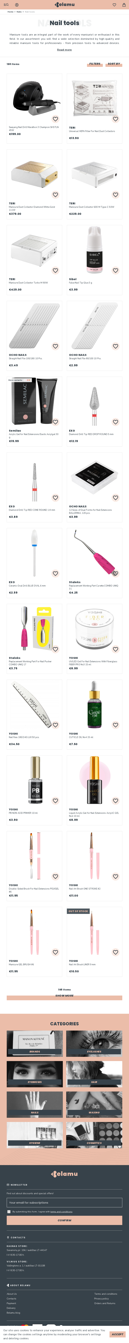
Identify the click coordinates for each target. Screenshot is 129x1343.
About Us (12, 1294)
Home (11, 11)
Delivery (11, 1308)
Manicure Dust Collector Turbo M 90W (28, 282)
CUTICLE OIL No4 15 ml (81, 737)
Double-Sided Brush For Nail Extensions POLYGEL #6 (34, 890)
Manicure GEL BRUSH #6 (21, 964)
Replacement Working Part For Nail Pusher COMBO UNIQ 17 (30, 663)
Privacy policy (101, 1298)
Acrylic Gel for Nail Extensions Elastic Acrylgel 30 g (33, 436)
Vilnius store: (17, 1261)
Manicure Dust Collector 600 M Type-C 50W (91, 207)
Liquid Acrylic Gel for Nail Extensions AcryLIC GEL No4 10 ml (94, 815)
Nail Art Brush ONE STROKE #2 (85, 888)
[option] (25, 380)
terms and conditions (61, 1211)
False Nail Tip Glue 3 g (80, 282)
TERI (72, 128)
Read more (64, 50)
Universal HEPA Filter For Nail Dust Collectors (92, 131)
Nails (19, 11)
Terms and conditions (105, 1294)
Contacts (11, 1298)
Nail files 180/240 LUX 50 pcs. (24, 737)
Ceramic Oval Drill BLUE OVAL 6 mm (27, 585)
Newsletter (19, 1184)
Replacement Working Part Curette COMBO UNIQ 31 (93, 587)
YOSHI (73, 658)
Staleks (75, 582)
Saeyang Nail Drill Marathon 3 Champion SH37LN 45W (34, 129)
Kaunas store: (17, 1246)
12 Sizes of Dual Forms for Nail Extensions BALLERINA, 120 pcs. (90, 512)
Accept (117, 1334)
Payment (11, 1303)
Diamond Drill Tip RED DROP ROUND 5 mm (91, 434)
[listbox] (28, 380)
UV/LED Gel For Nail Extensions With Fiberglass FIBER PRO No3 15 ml (93, 663)
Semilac (15, 431)
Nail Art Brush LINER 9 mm (82, 964)
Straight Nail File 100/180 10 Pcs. (25, 358)
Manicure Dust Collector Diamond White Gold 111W (32, 209)
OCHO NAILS (18, 355)
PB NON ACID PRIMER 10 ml (23, 813)
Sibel (73, 279)
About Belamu (20, 1285)
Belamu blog (13, 1312)
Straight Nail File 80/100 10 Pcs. (85, 358)
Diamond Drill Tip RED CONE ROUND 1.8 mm (32, 510)
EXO (72, 431)
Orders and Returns (104, 1303)
